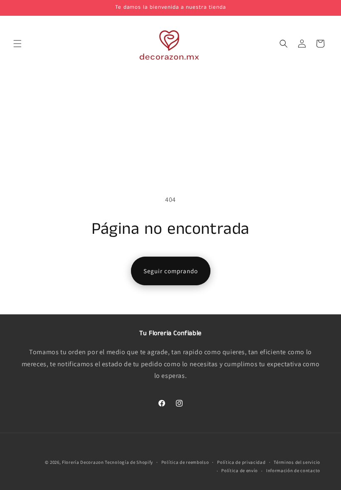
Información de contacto (293, 470)
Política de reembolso (185, 462)
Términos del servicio (297, 462)
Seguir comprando (170, 271)
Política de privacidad (241, 462)
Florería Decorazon (83, 462)
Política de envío (239, 470)
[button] (17, 43)
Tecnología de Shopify (129, 462)
